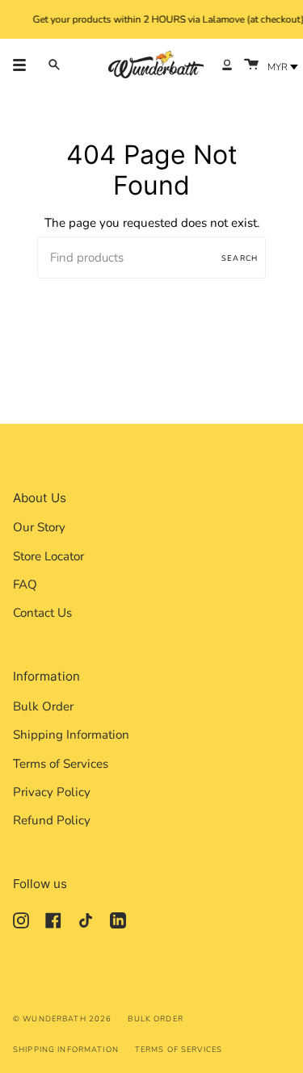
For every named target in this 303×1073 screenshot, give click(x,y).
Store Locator (48, 556)
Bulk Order (43, 706)
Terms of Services (60, 764)
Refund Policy (51, 820)
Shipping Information (71, 735)
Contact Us (42, 613)
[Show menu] (25, 64)
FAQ (25, 584)
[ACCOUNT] (227, 64)
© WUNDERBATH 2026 (62, 1018)
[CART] (251, 64)
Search (239, 258)
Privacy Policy (51, 792)
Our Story (39, 527)
